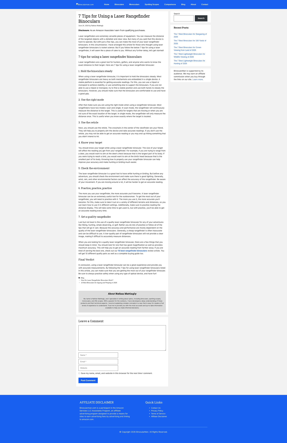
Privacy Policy (157, 411)
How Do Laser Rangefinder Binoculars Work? (97, 280)
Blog (183, 4)
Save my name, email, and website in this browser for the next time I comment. (116, 373)
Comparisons (170, 4)
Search (177, 14)
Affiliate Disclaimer (159, 416)
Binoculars (119, 4)
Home (106, 4)
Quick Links (153, 402)
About (193, 4)
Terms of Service (158, 414)
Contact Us (156, 408)
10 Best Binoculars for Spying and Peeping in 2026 (99, 283)
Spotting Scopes (152, 4)
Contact (204, 4)
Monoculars (134, 4)
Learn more (197, 79)
